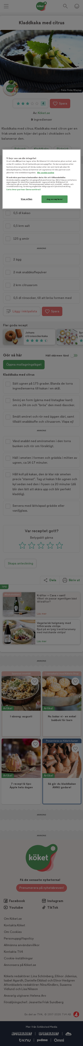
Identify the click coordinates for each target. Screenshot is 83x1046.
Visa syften (26, 199)
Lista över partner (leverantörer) (23, 189)
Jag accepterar (55, 199)
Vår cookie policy (45, 173)
